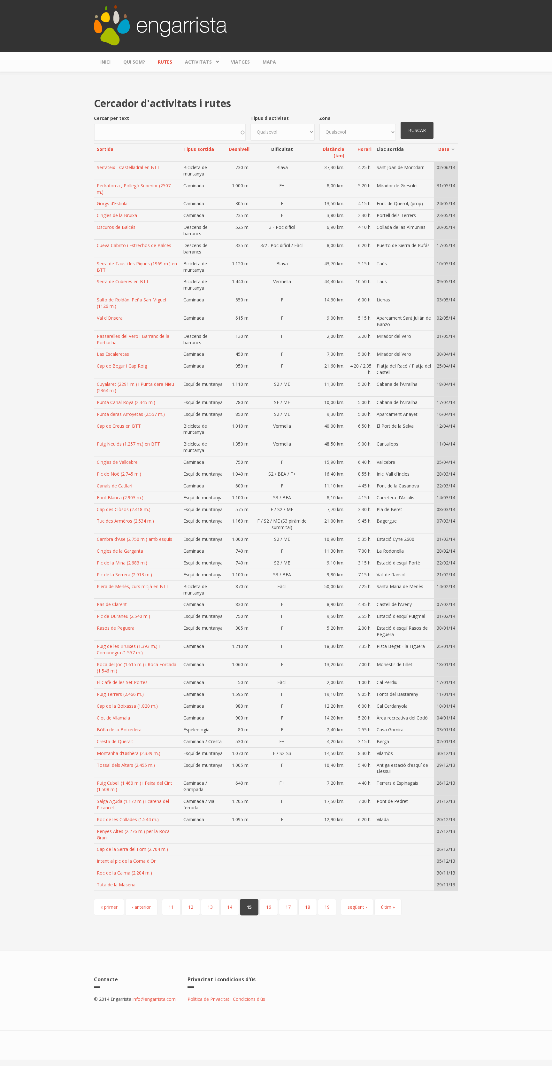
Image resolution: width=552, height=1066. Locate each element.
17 (288, 907)
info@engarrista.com (154, 999)
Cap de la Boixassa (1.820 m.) (127, 706)
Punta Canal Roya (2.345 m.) (126, 402)
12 (190, 907)
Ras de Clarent (112, 604)
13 (210, 907)
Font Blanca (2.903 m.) (120, 497)
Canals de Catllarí (114, 486)
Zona (325, 118)
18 (307, 907)
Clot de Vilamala (113, 718)
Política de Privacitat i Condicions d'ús (226, 999)
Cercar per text (111, 118)
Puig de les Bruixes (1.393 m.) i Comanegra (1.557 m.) (128, 649)
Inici (105, 62)
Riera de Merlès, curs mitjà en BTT (133, 586)
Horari (364, 149)
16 (268, 907)
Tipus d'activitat (269, 118)
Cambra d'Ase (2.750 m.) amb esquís (134, 539)
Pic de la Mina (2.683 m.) (122, 563)
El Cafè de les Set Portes (122, 682)
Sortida (105, 149)
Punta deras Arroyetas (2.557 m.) (131, 414)
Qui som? (134, 62)
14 (229, 907)
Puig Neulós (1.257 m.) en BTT (128, 444)
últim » (388, 907)
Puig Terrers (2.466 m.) (120, 694)
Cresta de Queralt (115, 741)
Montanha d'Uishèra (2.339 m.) (128, 753)
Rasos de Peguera (115, 628)
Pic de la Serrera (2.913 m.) (124, 575)
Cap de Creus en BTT (119, 426)
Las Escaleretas (113, 354)
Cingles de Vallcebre (117, 462)
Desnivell (239, 149)
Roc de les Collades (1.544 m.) (128, 819)
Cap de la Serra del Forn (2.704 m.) (132, 849)
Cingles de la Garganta (120, 551)
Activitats (195, 60)
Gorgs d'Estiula (112, 203)
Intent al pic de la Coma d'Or (126, 861)
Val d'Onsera (110, 318)
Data (443, 149)
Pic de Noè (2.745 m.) (119, 474)
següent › (357, 907)
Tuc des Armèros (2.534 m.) (125, 521)
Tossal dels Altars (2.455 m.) (126, 765)
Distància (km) (333, 152)
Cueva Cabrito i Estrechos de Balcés (134, 245)
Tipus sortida (198, 149)
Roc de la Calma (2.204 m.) (124, 873)
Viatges (240, 62)
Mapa (269, 62)
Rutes (165, 62)
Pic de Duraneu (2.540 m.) (123, 616)
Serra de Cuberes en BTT (123, 281)
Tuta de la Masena (116, 885)
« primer (109, 907)
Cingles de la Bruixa (117, 215)
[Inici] (160, 24)
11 (171, 907)
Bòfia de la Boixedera (119, 730)
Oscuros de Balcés (116, 227)
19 (327, 907)
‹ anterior (141, 907)
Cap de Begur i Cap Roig (122, 366)
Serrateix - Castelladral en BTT (128, 167)
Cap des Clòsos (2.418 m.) (123, 509)
